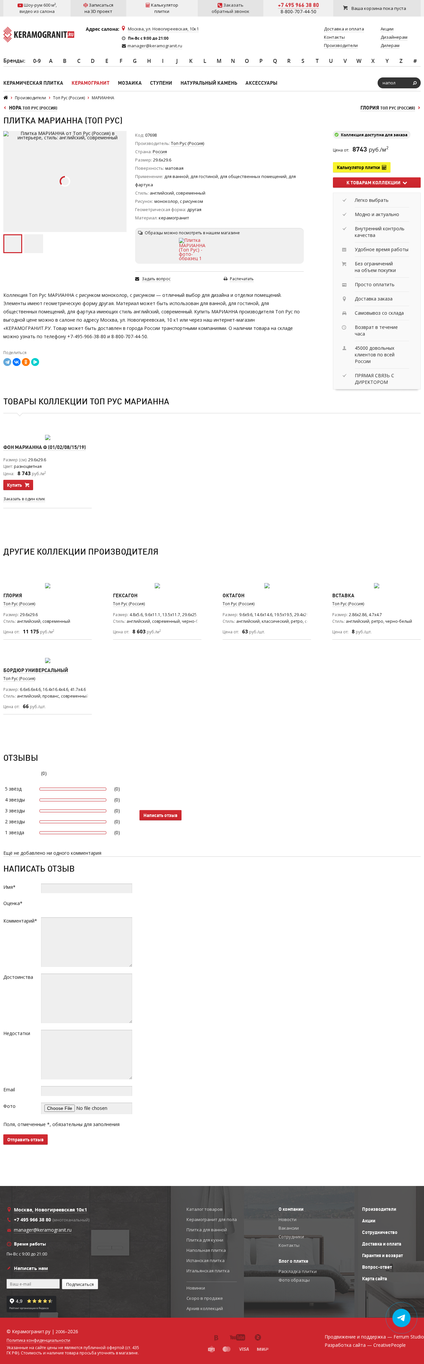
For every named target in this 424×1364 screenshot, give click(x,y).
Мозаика (130, 83)
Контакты (289, 1245)
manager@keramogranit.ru (155, 46)
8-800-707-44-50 (298, 11)
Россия (160, 152)
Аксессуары (261, 83)
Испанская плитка (205, 1260)
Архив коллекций (204, 1308)
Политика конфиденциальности (38, 1340)
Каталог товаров (204, 1209)
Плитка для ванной (206, 1230)
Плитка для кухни (204, 1240)
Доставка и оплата (381, 1244)
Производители (379, 1209)
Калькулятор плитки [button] (359, 167)
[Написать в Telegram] (402, 1318)
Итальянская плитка (208, 1271)
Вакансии (289, 1228)
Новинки (195, 1288)
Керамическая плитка (33, 83)
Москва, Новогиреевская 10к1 (50, 1209)
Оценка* (13, 903)
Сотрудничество (380, 1232)
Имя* (9, 887)
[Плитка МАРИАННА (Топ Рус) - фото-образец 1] (192, 249)
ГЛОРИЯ (387, 108)
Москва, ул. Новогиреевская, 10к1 (163, 29)
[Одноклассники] (26, 362)
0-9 (37, 61)
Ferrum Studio (409, 1337)
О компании (291, 1209)
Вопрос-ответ (377, 1267)
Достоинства (18, 977)
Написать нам (31, 1268)
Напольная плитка (206, 1250)
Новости (287, 1219)
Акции (368, 1221)
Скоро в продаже (204, 1298)
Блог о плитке (293, 1261)
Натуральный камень (209, 83)
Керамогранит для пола (211, 1219)
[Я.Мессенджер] (35, 362)
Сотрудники (291, 1237)
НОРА (33, 108)
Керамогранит (91, 83)
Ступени (161, 83)
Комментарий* (20, 921)
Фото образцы (294, 1280)
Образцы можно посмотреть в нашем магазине (192, 233)
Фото (9, 1106)
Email (9, 1089)
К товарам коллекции (374, 183)
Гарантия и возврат (382, 1255)
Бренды (13, 60)
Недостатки (16, 1033)
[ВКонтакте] (17, 362)
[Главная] (5, 98)
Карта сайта (374, 1279)
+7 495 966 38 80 (298, 5)
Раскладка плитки (298, 1271)
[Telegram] (7, 362)
